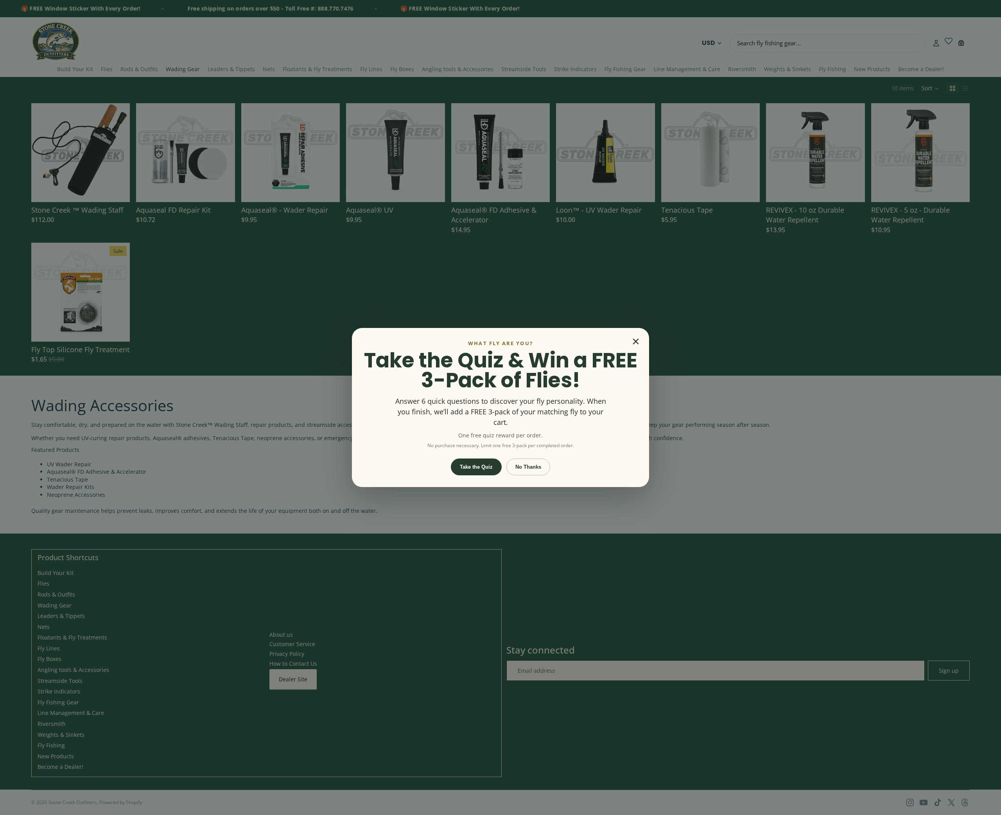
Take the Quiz (476, 467)
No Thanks (528, 467)
